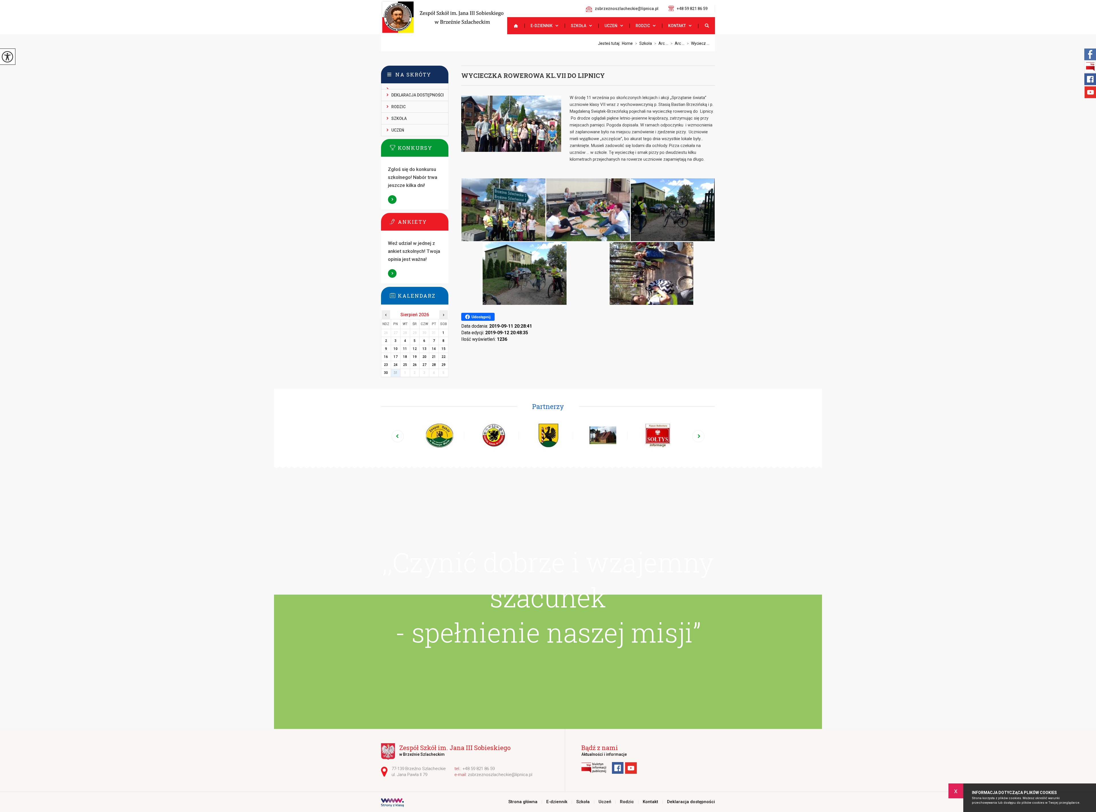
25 (405, 365)
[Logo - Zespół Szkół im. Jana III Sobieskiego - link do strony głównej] (442, 17)
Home (627, 43)
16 (386, 357)
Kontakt (677, 25)
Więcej (392, 199)
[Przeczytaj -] (414, 86)
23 (386, 365)
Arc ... (661, 43)
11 (405, 349)
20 (424, 357)
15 (444, 349)
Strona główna (513, 25)
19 (415, 357)
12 (415, 349)
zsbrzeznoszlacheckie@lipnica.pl (626, 8)
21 (434, 357)
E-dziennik (542, 25)
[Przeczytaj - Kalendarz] (423, 295)
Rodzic (643, 25)
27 (424, 365)
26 (415, 365)
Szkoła (578, 25)
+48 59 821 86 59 (692, 8)
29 (444, 365)
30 (386, 373)
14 (434, 349)
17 (396, 357)
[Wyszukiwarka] (706, 25)
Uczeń (611, 25)
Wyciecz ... (698, 43)
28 (434, 365)
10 (396, 349)
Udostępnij (481, 317)
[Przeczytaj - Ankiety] (423, 221)
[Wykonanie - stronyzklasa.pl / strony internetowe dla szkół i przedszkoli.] (392, 803)
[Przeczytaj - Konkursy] (423, 147)
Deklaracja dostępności (417, 95)
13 (424, 349)
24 (396, 365)
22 (444, 357)
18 (405, 357)
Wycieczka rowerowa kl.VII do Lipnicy (533, 75)
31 (396, 373)
